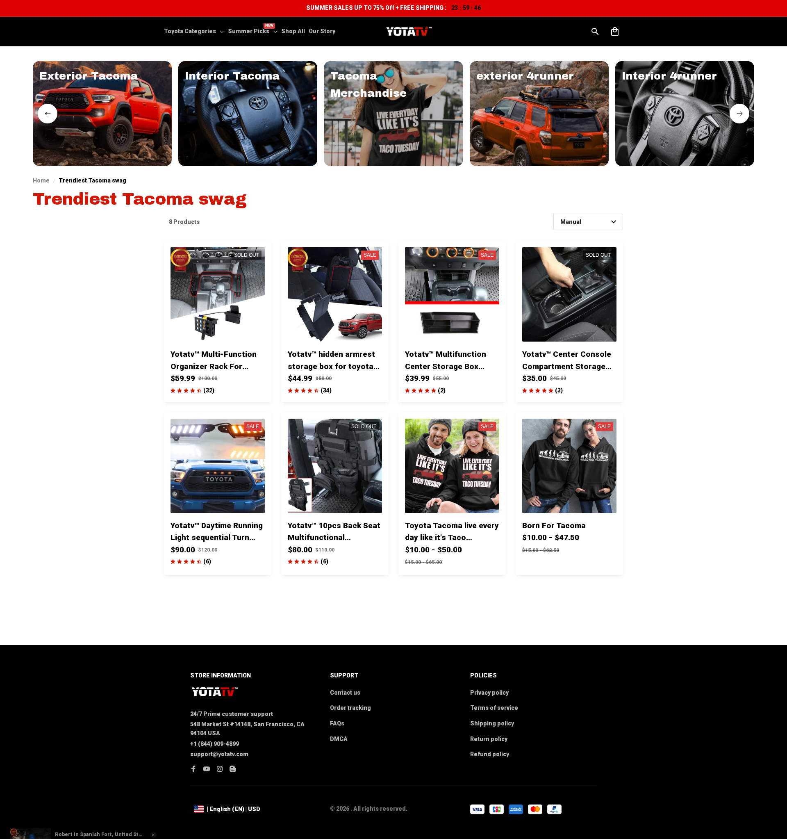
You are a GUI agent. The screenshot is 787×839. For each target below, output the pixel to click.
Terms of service (494, 707)
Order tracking (350, 707)
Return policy (488, 739)
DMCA (339, 739)
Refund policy (489, 754)
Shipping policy (492, 723)
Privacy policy (489, 692)
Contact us (345, 692)
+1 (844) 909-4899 (214, 744)
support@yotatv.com (219, 754)
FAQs (337, 723)
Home (41, 180)
